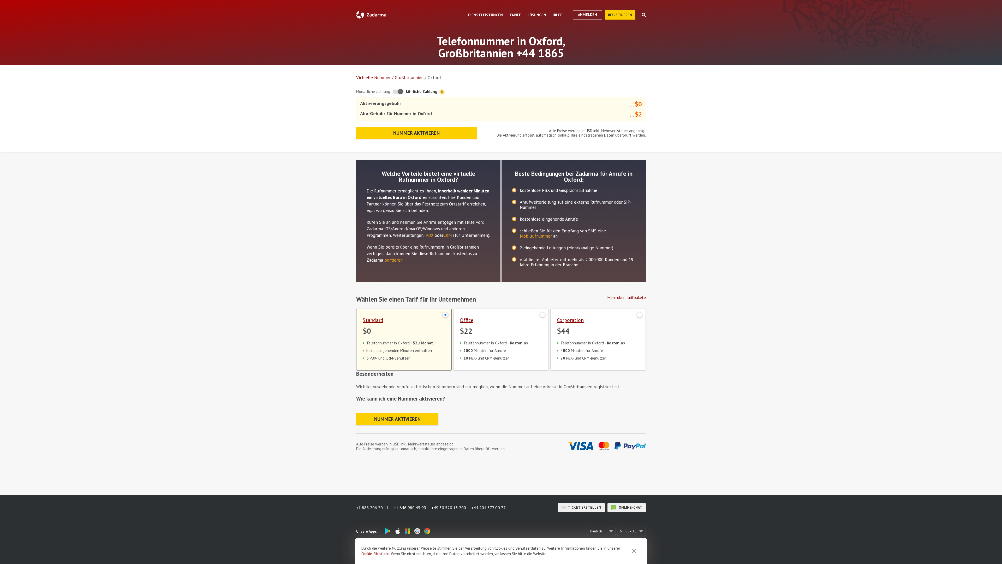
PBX (429, 235)
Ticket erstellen (584, 507)
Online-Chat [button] (630, 507)
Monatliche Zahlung (373, 91)
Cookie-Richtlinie (375, 553)
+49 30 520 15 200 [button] (448, 507)
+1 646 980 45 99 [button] (410, 507)
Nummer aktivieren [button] (416, 133)
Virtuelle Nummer (373, 77)
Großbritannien (409, 77)
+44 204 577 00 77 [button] (488, 507)
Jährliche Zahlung (422, 91)
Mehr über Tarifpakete (626, 297)
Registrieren (620, 15)
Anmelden (587, 14)
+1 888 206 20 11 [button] (372, 507)
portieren (393, 260)
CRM (447, 235)
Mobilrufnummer (536, 236)
